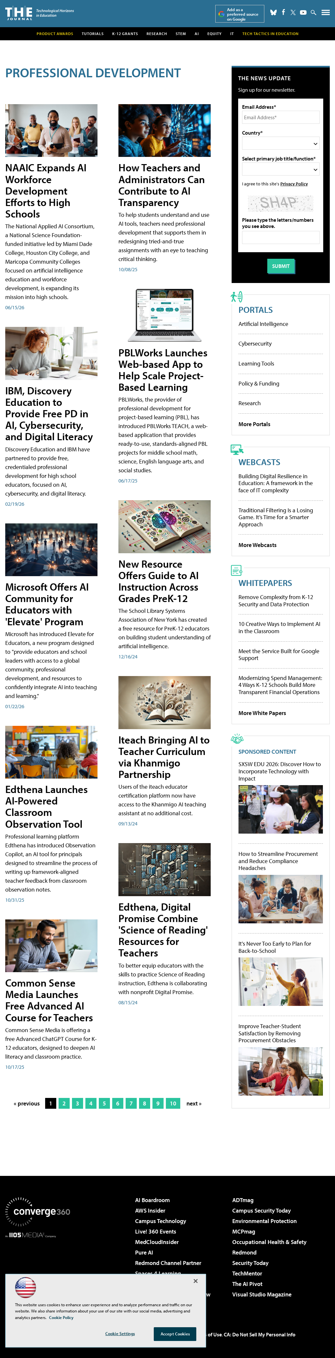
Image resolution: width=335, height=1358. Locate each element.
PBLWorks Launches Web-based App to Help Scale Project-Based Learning (162, 370)
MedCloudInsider (157, 1242)
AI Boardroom (152, 1200)
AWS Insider (150, 1210)
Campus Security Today (261, 1210)
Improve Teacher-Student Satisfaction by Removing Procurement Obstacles (269, 1033)
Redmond (244, 1252)
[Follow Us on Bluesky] (273, 12)
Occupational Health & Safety (269, 1242)
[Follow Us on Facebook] (283, 12)
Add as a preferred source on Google (242, 14)
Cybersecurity (255, 343)
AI (197, 33)
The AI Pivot (247, 1284)
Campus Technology (160, 1221)
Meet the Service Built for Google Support (278, 654)
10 (173, 1103)
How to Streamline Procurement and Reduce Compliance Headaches (278, 861)
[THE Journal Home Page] (39, 13)
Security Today (250, 1263)
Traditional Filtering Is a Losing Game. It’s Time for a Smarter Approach (275, 517)
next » (194, 1103)
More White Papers (262, 713)
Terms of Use (207, 1334)
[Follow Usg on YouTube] (303, 12)
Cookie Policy (61, 1317)
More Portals (254, 424)
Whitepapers (265, 582)
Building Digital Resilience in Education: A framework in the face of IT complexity (275, 483)
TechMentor (247, 1273)
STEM (181, 33)
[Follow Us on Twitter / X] (293, 12)
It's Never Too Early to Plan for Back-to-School (274, 947)
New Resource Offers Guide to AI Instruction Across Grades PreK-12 (158, 581)
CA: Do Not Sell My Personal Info (259, 1334)
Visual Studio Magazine (261, 1294)
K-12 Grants (125, 33)
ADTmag (243, 1200)
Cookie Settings (120, 1333)
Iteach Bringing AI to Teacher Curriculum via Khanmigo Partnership (164, 757)
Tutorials (93, 33)
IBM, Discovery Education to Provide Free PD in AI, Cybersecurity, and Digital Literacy (49, 413)
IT (232, 33)
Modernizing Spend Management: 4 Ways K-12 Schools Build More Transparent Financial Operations (280, 685)
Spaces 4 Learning (158, 1273)
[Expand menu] (325, 14)
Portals (255, 309)
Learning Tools (256, 363)
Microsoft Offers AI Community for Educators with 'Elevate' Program (47, 604)
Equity (214, 33)
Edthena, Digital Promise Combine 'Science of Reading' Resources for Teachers (163, 929)
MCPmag (243, 1231)
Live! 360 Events (155, 1231)
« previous (27, 1103)
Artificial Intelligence (263, 324)
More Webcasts (257, 545)
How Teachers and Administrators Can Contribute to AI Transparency (161, 185)
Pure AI (144, 1252)
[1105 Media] (37, 1271)
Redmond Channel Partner (168, 1263)
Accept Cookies (175, 1333)
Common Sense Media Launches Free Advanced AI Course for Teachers (49, 1000)
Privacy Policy (294, 183)
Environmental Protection (264, 1221)
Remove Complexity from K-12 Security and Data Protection (275, 600)
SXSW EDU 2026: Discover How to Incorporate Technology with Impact (279, 771)
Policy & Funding (258, 383)
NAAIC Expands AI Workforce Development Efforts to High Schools (45, 190)
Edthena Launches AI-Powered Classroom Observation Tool (46, 806)
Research (157, 33)
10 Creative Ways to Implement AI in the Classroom (279, 627)
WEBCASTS (259, 461)
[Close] (195, 1281)
